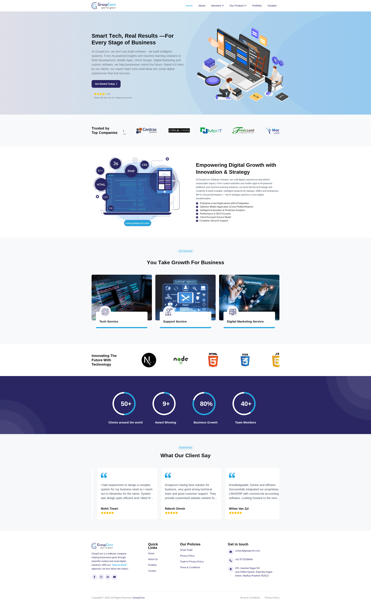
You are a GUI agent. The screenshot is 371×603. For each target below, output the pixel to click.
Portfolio (152, 565)
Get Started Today (105, 84)
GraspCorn (138, 597)
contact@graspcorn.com (247, 550)
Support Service (175, 321)
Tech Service (108, 321)
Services (216, 5)
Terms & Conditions (190, 567)
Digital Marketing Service (245, 321)
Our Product (237, 5)
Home (151, 553)
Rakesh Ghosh (132, 508)
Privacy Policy (187, 556)
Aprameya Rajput (261, 508)
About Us (153, 559)
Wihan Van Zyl (195, 508)
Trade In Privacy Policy (192, 562)
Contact (152, 571)
